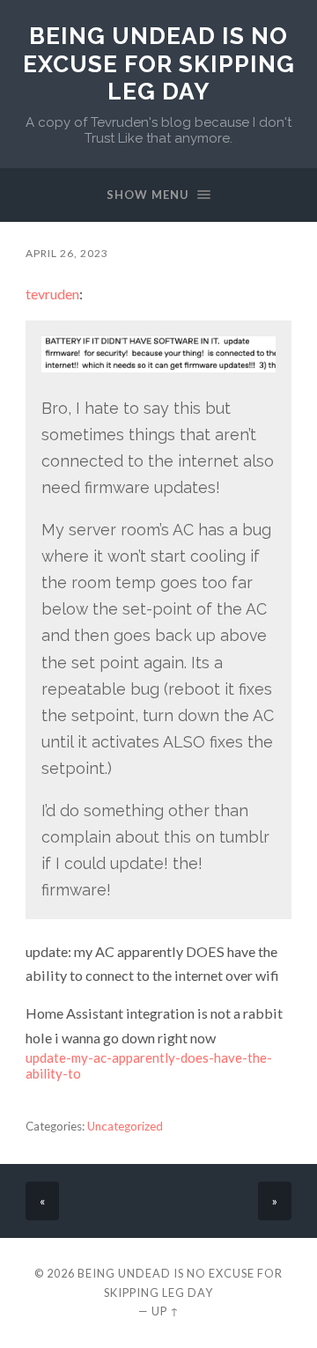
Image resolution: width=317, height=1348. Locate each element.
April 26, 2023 (67, 253)
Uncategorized (125, 1126)
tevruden (52, 293)
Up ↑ (165, 1311)
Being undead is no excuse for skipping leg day (159, 63)
